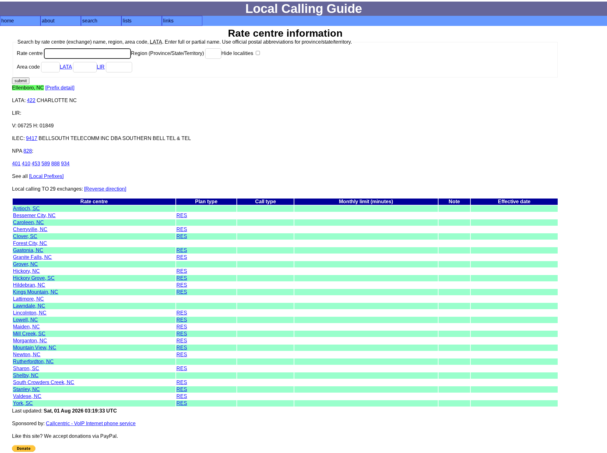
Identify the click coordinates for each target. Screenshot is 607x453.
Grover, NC (25, 264)
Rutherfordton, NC (33, 361)
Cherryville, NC (30, 229)
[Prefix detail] (59, 87)
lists (127, 20)
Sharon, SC (26, 368)
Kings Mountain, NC (35, 292)
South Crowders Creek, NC (43, 382)
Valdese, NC (27, 396)
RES (181, 215)
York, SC (23, 403)
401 (16, 163)
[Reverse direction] (105, 189)
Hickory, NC (26, 271)
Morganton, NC (30, 340)
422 (31, 100)
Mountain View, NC (34, 347)
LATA (66, 67)
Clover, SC (25, 236)
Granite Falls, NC (32, 257)
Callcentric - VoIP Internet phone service (91, 423)
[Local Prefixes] (46, 176)
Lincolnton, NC (29, 312)
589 (45, 163)
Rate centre (30, 53)
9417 (31, 138)
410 (26, 163)
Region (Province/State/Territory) (168, 53)
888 (55, 163)
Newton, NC (26, 354)
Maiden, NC (26, 326)
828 (27, 151)
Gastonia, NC (28, 250)
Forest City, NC (30, 243)
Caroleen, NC (28, 222)
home (7, 20)
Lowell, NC (25, 319)
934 (65, 163)
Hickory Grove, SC (34, 278)
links (168, 20)
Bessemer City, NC (34, 215)
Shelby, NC (26, 375)
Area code (29, 67)
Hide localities (237, 53)
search (89, 20)
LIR (101, 67)
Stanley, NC (26, 389)
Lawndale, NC (29, 306)
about (48, 20)
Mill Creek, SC (29, 333)
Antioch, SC (26, 208)
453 (36, 163)
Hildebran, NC (29, 285)
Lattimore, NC (28, 299)
